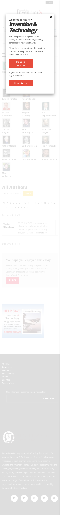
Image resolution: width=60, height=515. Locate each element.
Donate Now (20, 63)
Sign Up (19, 83)
